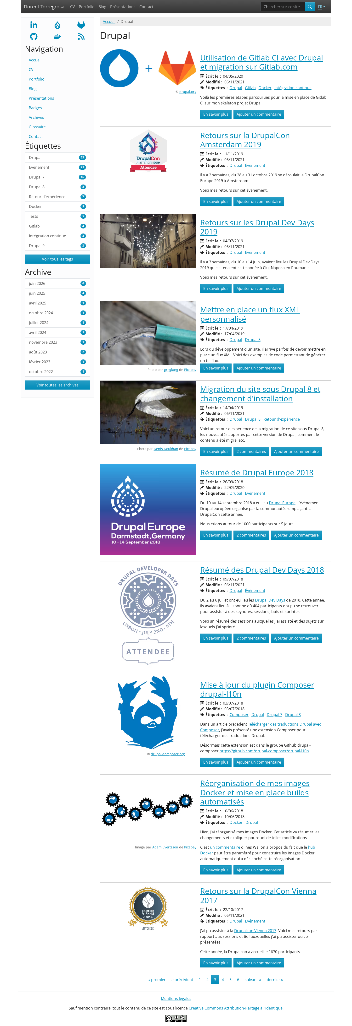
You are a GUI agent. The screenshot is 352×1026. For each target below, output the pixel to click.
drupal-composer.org (168, 754)
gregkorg (171, 369)
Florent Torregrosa (44, 6)
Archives (36, 117)
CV (72, 6)
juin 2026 (56, 283)
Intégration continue (56, 236)
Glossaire (37, 127)
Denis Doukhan (166, 448)
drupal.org (187, 91)
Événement (56, 167)
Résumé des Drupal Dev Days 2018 (262, 570)
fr (320, 6)
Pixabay (190, 369)
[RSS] (81, 36)
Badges (35, 107)
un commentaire (225, 847)
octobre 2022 (56, 371)
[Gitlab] (81, 24)
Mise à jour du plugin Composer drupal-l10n (257, 689)
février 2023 (56, 361)
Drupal (56, 157)
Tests (56, 216)
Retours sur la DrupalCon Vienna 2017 (258, 895)
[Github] (34, 36)
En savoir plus (217, 114)
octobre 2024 (56, 312)
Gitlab (56, 226)
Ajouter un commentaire (259, 114)
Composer (239, 714)
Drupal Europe (282, 502)
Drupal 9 (56, 245)
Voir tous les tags (57, 259)
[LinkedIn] (34, 24)
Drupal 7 (56, 177)
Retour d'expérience (56, 196)
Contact (146, 6)
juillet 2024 (56, 322)
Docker (56, 206)
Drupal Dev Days (270, 600)
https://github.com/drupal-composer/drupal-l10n (264, 751)
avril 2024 (56, 332)
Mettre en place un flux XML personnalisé (250, 314)
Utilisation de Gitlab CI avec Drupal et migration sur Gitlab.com (261, 62)
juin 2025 (56, 293)
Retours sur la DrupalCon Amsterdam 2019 (245, 139)
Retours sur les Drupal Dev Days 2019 (257, 227)
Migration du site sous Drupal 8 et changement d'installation (260, 393)
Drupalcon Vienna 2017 (255, 930)
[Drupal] (57, 24)
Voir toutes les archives (57, 385)
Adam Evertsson (165, 847)
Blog (102, 6)
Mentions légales (176, 998)
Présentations (123, 6)
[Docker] (57, 36)
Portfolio (87, 6)
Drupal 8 (56, 187)
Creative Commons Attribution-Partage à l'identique (236, 1008)
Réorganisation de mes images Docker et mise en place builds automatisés (255, 792)
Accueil (35, 60)
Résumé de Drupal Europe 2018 (256, 472)
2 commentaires (251, 451)
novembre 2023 (56, 342)
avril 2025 (56, 303)
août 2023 (56, 352)
